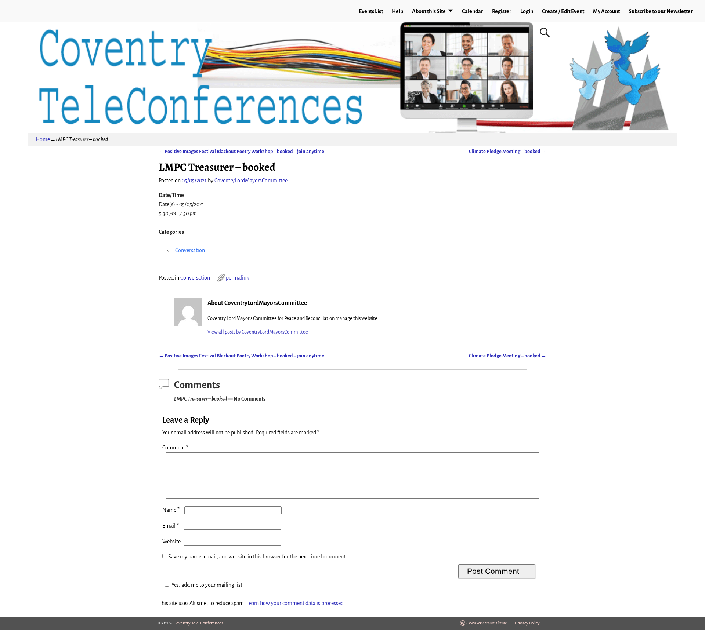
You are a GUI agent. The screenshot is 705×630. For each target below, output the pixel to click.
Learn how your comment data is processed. (295, 603)
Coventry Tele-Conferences (198, 623)
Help (397, 11)
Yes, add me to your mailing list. (207, 585)
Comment (175, 448)
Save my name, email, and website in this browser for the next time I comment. (257, 557)
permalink (237, 278)
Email (170, 526)
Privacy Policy (527, 623)
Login (526, 11)
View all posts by (257, 332)
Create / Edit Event (563, 11)
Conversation (190, 250)
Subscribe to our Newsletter (661, 11)
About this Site (429, 11)
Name (171, 510)
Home (43, 139)
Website (171, 542)
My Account (606, 11)
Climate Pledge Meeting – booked (507, 151)
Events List (371, 11)
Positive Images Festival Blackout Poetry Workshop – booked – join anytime (241, 151)
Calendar (472, 11)
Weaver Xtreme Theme (488, 623)
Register (501, 11)
